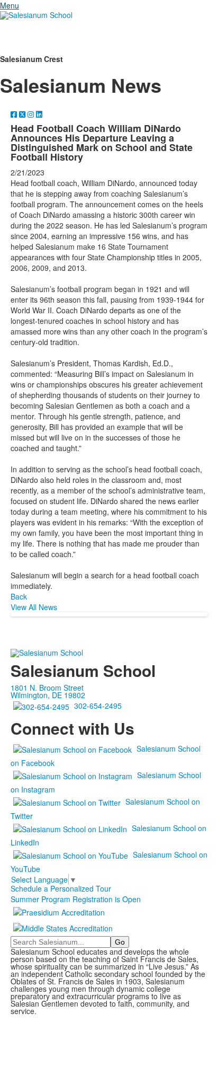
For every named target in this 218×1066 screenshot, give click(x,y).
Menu (9, 5)
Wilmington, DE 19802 (48, 695)
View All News (34, 607)
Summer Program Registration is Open (76, 899)
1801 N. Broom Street (47, 687)
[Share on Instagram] (32, 114)
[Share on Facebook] (15, 114)
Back (19, 596)
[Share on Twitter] (23, 114)
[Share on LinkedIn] (39, 114)
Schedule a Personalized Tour (61, 888)
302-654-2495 (98, 705)
